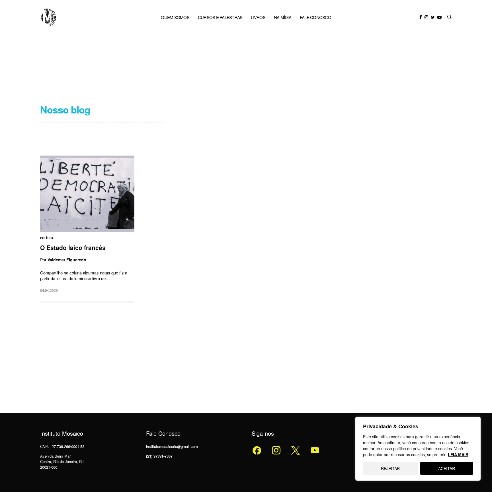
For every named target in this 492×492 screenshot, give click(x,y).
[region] (418, 449)
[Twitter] (276, 450)
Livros (258, 17)
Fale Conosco (315, 17)
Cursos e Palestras (220, 17)
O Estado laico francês (73, 247)
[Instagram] (296, 450)
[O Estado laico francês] (87, 194)
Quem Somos (175, 17)
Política (47, 238)
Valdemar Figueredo (67, 260)
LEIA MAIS (458, 454)
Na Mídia (282, 17)
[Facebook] (257, 450)
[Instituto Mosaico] (48, 17)
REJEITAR (390, 468)
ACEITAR (446, 468)
